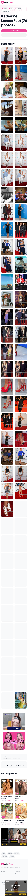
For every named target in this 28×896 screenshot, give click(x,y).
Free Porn (12, 856)
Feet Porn (10, 853)
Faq (16, 876)
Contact (3, 884)
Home (2, 873)
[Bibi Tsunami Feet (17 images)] (7, 811)
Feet (11, 8)
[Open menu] (25, 2)
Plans (16, 873)
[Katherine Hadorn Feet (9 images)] (21, 811)
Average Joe (4, 856)
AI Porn (3, 853)
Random (3, 876)
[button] (7, 55)
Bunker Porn (16, 853)
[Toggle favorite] (11, 781)
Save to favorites (15, 30)
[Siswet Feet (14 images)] (21, 787)
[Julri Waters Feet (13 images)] (7, 787)
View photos (13, 35)
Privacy (3, 882)
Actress (5, 8)
